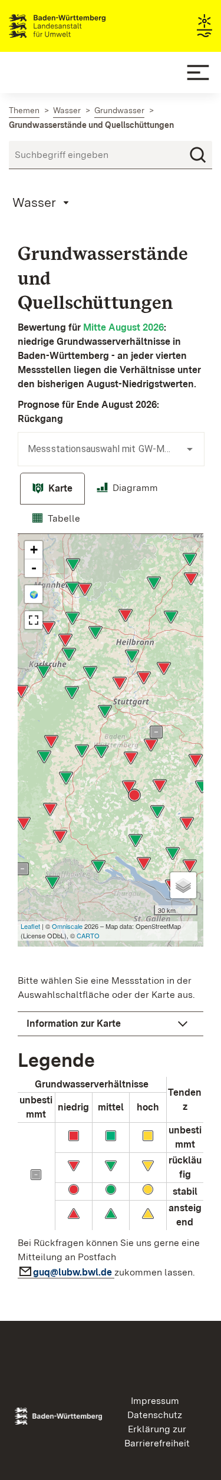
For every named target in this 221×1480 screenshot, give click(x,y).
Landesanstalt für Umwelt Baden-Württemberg (78, 26)
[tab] (52, 489)
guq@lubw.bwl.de (73, 1272)
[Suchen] (198, 155)
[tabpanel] (110, 910)
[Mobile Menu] (198, 72)
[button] (110, 1024)
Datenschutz (154, 1414)
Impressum (155, 1400)
